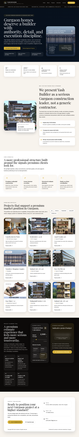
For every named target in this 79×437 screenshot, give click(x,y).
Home (44, 2)
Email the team (30, 422)
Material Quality (37, 344)
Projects (53, 2)
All (51, 210)
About (48, 2)
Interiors (57, 210)
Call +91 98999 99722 (16, 422)
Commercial (53, 213)
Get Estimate (71, 2)
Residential (64, 210)
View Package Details (39, 360)
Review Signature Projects (29, 48)
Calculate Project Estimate (11, 48)
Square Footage (35, 335)
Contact (64, 2)
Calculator (59, 2)
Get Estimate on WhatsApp (63, 352)
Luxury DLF (71, 210)
